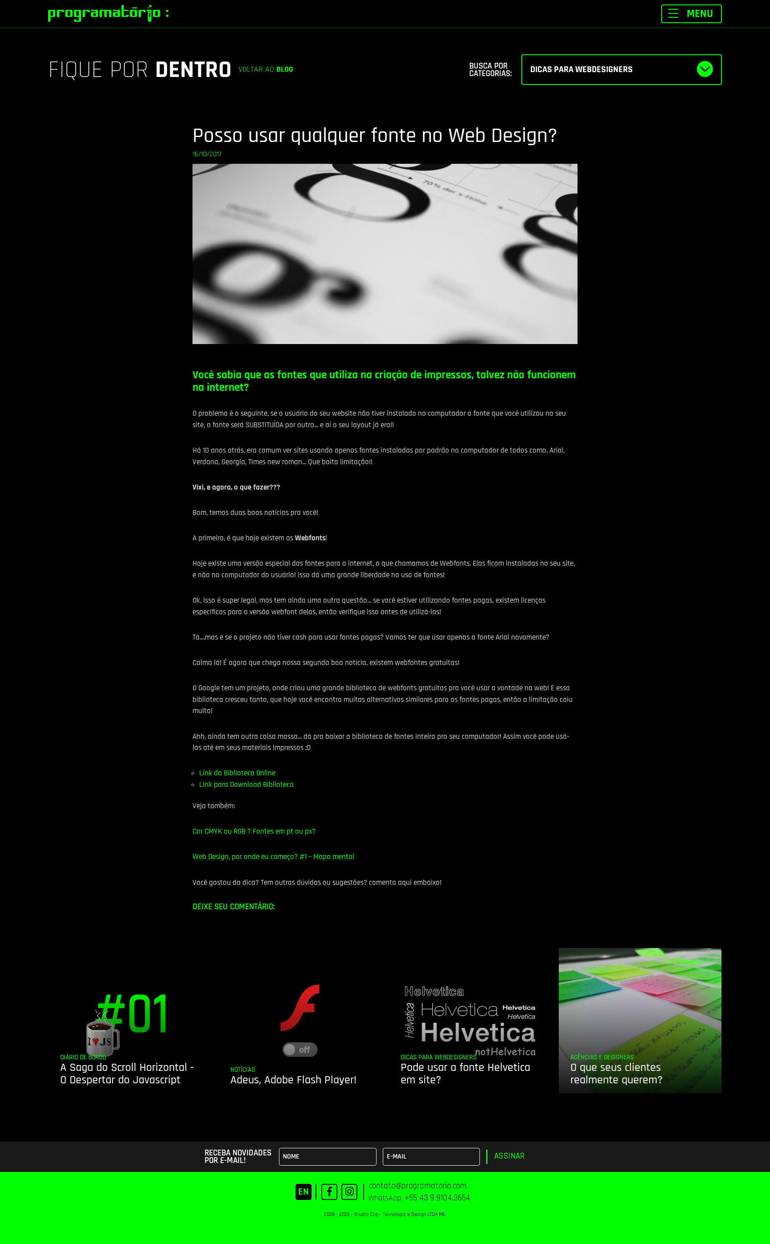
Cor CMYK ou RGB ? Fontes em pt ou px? (253, 831)
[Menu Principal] (691, 13)
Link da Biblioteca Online (237, 773)
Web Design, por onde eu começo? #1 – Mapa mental (273, 857)
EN (303, 1192)
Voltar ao (265, 69)
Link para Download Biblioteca (246, 785)
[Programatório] (108, 13)
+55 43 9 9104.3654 (437, 1197)
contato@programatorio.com (418, 1185)
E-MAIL (396, 1156)
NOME (291, 1156)
